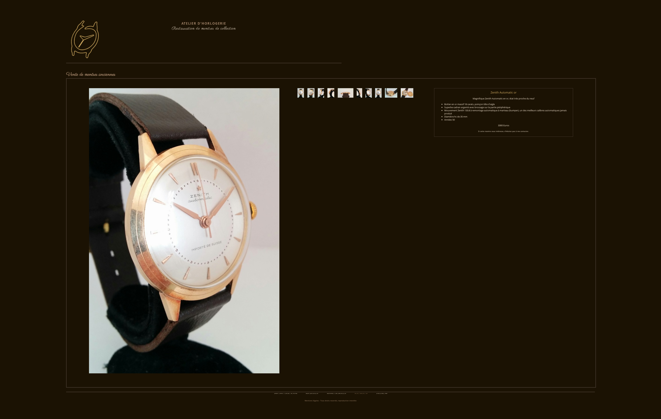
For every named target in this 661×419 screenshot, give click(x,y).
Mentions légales (312, 401)
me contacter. (523, 131)
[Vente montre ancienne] (302, 102)
